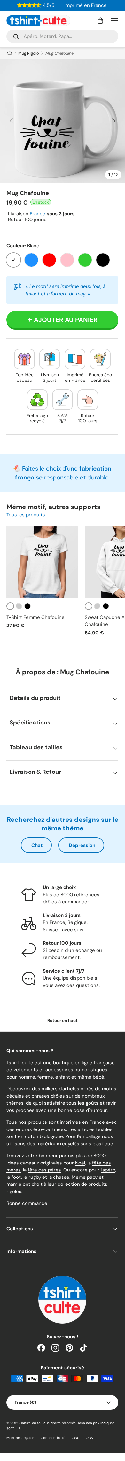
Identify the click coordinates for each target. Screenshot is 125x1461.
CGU (75, 1438)
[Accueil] (9, 53)
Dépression (82, 845)
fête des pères (44, 1170)
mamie (13, 1184)
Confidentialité (53, 1438)
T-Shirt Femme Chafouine (35, 617)
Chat (37, 845)
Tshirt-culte (30, 1423)
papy (92, 1177)
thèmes (15, 1103)
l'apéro (108, 1170)
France (37, 214)
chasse (61, 1177)
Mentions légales (20, 1438)
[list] (62, 121)
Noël (80, 1163)
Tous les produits (25, 515)
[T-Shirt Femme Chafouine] (42, 562)
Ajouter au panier (66, 320)
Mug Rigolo (28, 53)
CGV (90, 1438)
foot (16, 1177)
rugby (34, 1177)
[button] (100, 21)
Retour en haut (62, 1020)
